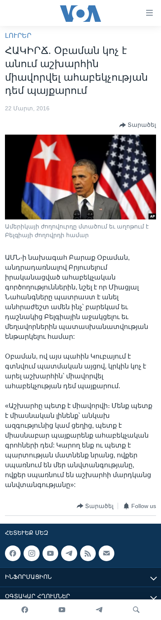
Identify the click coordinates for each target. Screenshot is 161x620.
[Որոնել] (136, 609)
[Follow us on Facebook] (13, 553)
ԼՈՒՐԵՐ (18, 35)
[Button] (137, 125)
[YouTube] (62, 609)
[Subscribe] (106, 553)
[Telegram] (99, 609)
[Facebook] (24, 609)
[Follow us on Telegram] (69, 553)
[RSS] (88, 553)
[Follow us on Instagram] (31, 553)
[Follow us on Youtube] (50, 553)
